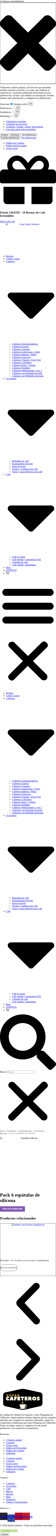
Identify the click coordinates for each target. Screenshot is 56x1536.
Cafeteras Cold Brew (22, 362)
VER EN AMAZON (12, 1209)
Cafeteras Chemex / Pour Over (26, 360)
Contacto (10, 1442)
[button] (28, 43)
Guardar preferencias (10, 138)
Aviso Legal (11, 148)
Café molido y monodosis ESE (26, 559)
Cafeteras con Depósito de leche (27, 373)
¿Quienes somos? (14, 1440)
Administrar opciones (16, 121)
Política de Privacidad (16, 145)
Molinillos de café (20, 461)
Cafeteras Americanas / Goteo (26, 352)
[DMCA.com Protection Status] (9, 1531)
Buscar (3, 1072)
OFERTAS (11, 570)
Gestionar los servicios (16, 124)
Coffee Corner (13, 259)
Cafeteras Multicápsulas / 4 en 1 (27, 370)
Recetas (9, 256)
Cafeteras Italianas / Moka (24, 354)
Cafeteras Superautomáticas (25, 344)
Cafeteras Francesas (21, 357)
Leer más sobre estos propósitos (21, 129)
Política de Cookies (15, 143)
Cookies (4, 1534)
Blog (8, 567)
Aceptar (4, 135)
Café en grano (18, 557)
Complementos (25, 1131)
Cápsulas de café (20, 562)
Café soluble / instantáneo (24, 565)
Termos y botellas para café (25, 469)
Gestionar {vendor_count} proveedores (24, 127)
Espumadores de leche (22, 463)
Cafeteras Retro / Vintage (24, 365)
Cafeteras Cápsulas (21, 349)
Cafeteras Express (20, 346)
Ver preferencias (29, 135)
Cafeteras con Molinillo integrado (27, 376)
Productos (11, 1131)
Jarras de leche (19, 466)
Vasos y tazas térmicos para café (27, 471)
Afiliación (10, 1453)
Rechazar (15, 135)
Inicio (2, 1131)
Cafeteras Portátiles (21, 368)
